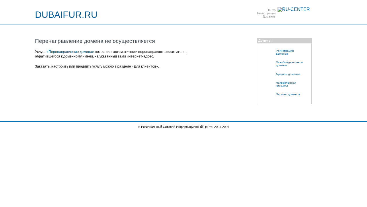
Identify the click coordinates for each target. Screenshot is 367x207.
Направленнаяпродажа (286, 84)
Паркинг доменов (288, 94)
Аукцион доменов (288, 74)
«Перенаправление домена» (70, 52)
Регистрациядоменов (285, 52)
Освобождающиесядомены (289, 64)
